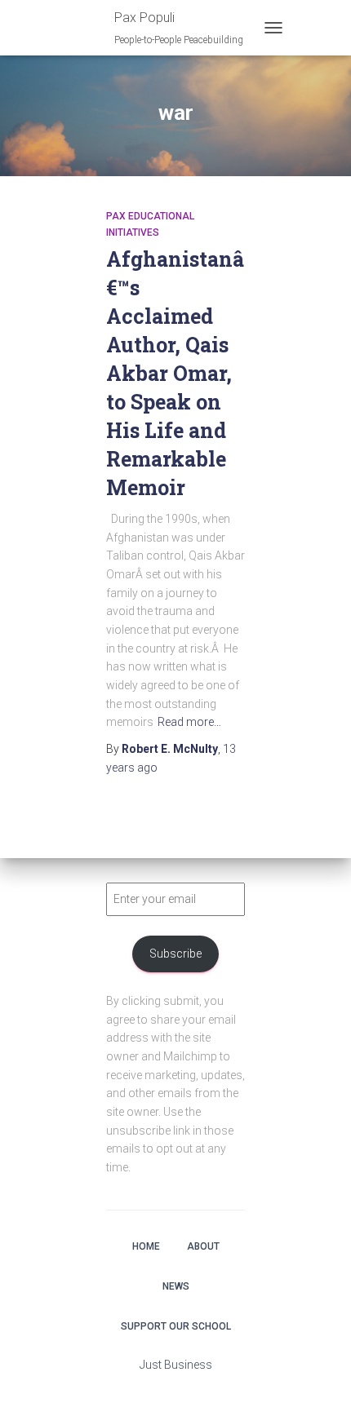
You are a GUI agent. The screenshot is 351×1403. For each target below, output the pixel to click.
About (203, 1246)
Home (146, 1246)
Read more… (189, 721)
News (175, 1286)
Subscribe (175, 953)
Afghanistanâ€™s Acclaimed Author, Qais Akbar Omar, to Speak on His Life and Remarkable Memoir (175, 373)
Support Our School (176, 1326)
